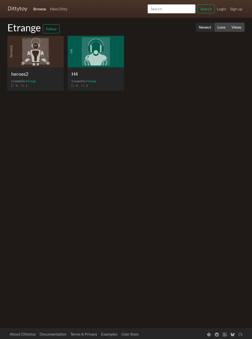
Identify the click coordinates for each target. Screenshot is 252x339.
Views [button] (236, 27)
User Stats (130, 334)
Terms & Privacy (83, 334)
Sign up (236, 8)
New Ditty (58, 8)
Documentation (53, 334)
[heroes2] (35, 52)
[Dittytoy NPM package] (209, 334)
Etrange (31, 81)
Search (206, 9)
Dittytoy (17, 9)
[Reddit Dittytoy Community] (217, 334)
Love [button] (221, 27)
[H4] (96, 52)
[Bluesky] (232, 334)
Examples (109, 334)
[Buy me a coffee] (240, 334)
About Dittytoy (23, 334)
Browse (39, 8)
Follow (51, 29)
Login (221, 8)
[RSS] (225, 334)
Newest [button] (205, 27)
